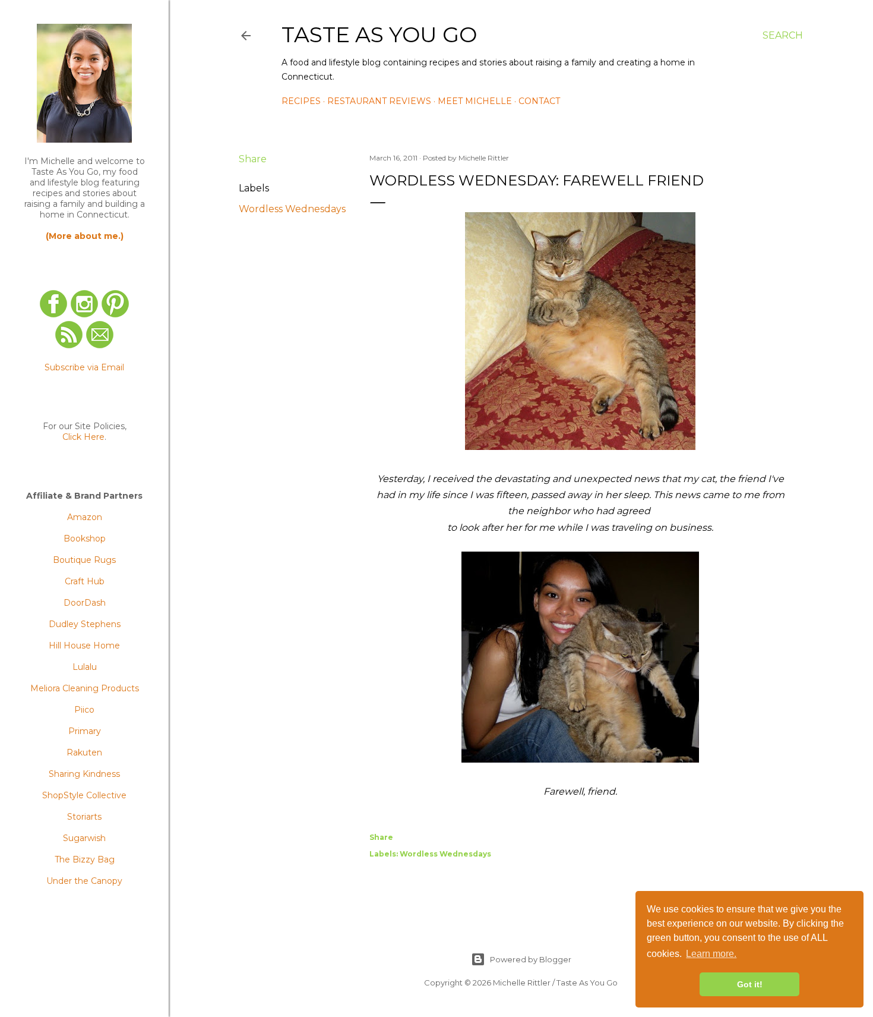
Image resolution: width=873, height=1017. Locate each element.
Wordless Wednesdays (292, 209)
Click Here (83, 437)
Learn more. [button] (711, 954)
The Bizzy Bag (85, 859)
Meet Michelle (475, 101)
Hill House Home (84, 645)
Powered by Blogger (530, 959)
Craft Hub (85, 581)
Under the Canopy (84, 881)
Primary (84, 731)
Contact (539, 101)
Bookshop (85, 538)
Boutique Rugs (84, 560)
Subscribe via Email (84, 367)
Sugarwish (84, 838)
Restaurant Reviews (379, 101)
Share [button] (253, 159)
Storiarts (84, 816)
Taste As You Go (379, 34)
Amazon (84, 517)
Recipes (301, 101)
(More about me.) (85, 236)
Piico (84, 709)
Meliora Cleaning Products (84, 688)
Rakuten (84, 752)
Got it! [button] (750, 984)
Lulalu (84, 667)
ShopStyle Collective (84, 795)
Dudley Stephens (85, 624)
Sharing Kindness (84, 774)
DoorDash (85, 602)
